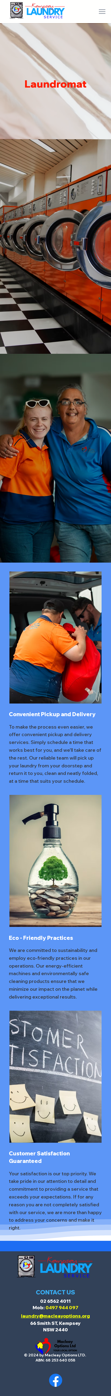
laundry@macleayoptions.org (55, 1316)
